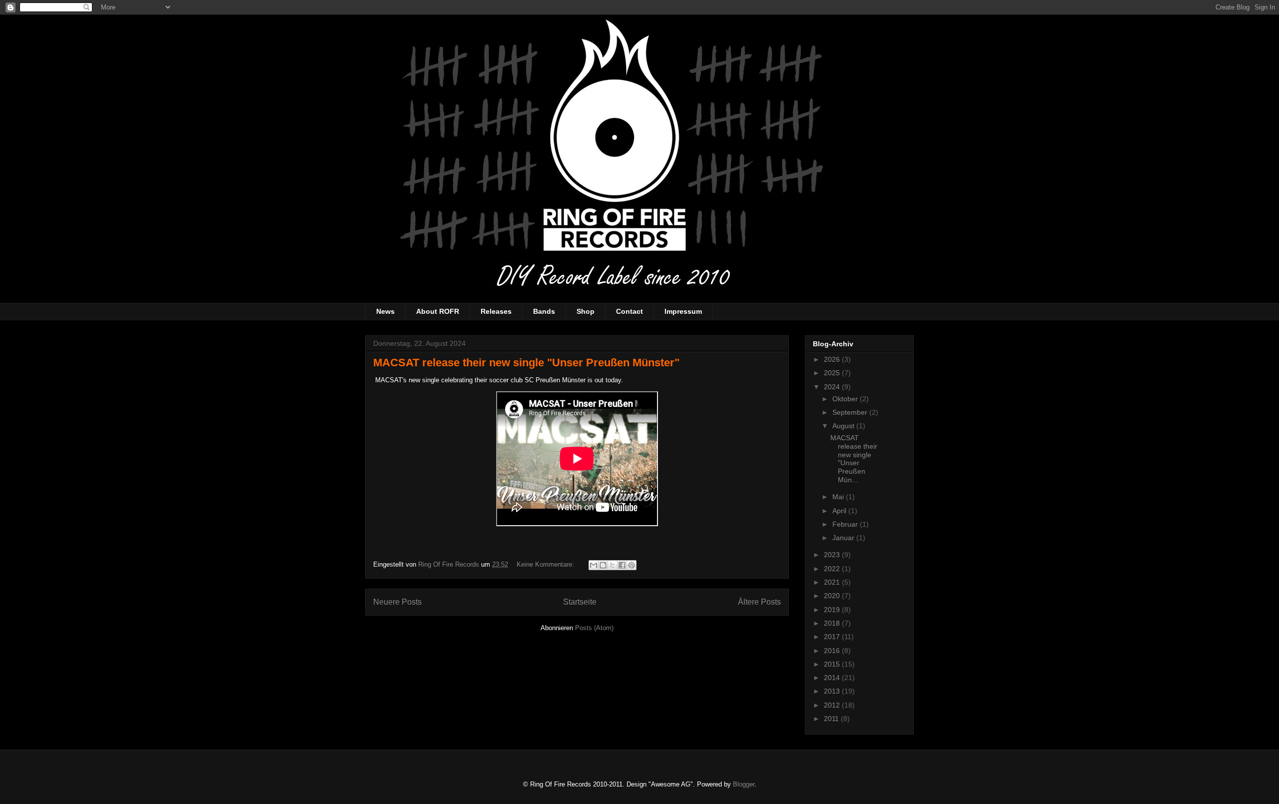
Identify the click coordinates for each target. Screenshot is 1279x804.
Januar (844, 538)
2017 (833, 637)
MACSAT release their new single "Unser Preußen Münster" (526, 362)
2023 (833, 555)
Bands (544, 311)
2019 (833, 610)
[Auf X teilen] (613, 565)
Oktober (846, 399)
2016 (833, 651)
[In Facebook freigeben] (622, 565)
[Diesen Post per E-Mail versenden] (594, 565)
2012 (833, 705)
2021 (833, 582)
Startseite (580, 602)
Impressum (683, 311)
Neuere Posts (397, 602)
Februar (846, 524)
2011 (832, 719)
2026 (833, 359)
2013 (833, 691)
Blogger (743, 784)
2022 (833, 569)
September (850, 412)
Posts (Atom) (594, 628)
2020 (833, 596)
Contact (629, 311)
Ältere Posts (759, 602)
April (840, 511)
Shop (586, 311)
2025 (833, 373)
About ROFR (437, 311)
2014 (833, 678)
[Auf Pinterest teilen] (632, 565)
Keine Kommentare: (546, 564)
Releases (496, 311)
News (385, 311)
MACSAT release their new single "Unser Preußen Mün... (853, 459)
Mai (839, 497)
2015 (833, 664)
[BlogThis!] (603, 565)
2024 (833, 387)
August (844, 426)
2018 (833, 623)
